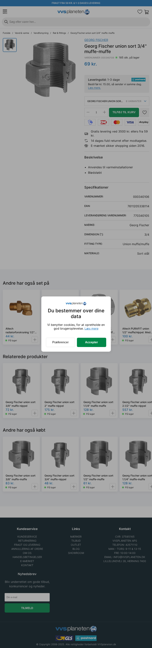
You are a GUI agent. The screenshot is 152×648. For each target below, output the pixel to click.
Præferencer (60, 342)
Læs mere (91, 328)
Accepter (91, 342)
